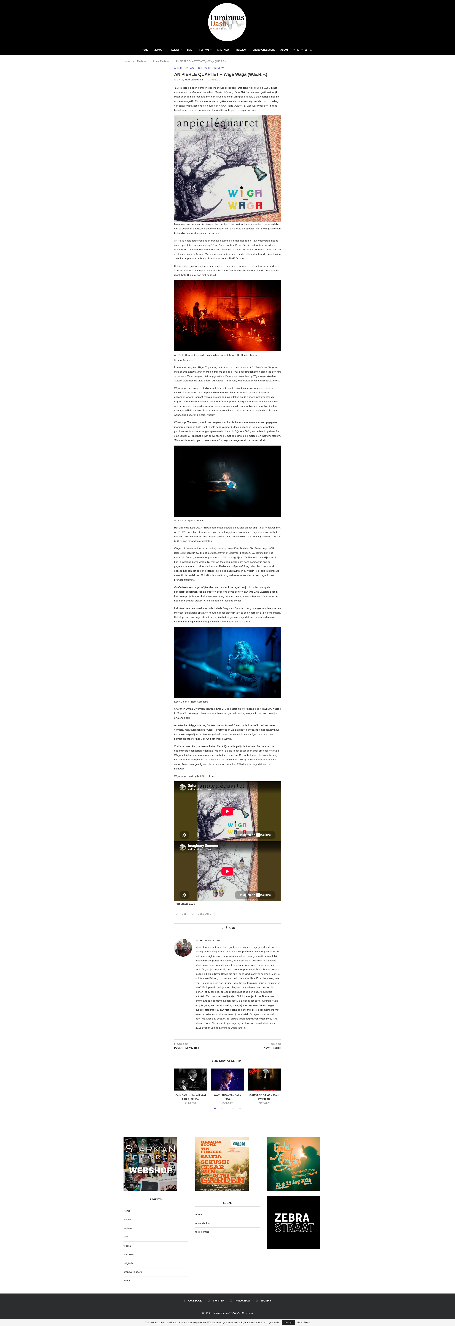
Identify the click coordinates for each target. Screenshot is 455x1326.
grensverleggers (133, 1271)
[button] (179, 1089)
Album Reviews (161, 61)
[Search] (311, 50)
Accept (288, 1322)
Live (189, 50)
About (284, 50)
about (127, 1280)
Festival (204, 50)
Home (145, 50)
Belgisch (241, 50)
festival (127, 1245)
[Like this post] (222, 927)
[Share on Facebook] (226, 927)
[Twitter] (298, 50)
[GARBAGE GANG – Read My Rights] (264, 1080)
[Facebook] (294, 50)
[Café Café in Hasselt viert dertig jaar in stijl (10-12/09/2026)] (190, 1080)
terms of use (202, 1231)
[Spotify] (306, 50)
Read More (303, 1322)
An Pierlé (181, 914)
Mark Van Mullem (194, 79)
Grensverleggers (264, 50)
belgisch (128, 1263)
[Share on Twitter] (229, 927)
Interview (223, 50)
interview (128, 1254)
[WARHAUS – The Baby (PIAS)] (227, 1080)
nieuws (158, 50)
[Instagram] (302, 50)
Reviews (175, 50)
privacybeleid (202, 1223)
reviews (128, 1228)
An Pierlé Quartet (202, 914)
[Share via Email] (233, 927)
